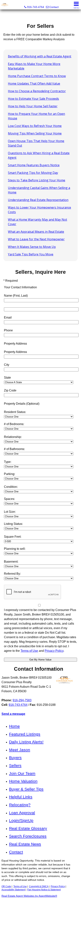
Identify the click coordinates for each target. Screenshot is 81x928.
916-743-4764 (18, 704)
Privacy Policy (58, 886)
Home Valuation (23, 781)
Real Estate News (25, 844)
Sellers (15, 765)
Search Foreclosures (28, 836)
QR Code (6, 886)
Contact (16, 852)
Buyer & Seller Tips (26, 789)
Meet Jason (19, 750)
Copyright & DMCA (38, 886)
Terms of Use (20, 886)
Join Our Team (22, 773)
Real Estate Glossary (28, 828)
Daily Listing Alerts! (26, 742)
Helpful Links (20, 797)
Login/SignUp (21, 820)
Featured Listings (24, 734)
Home (14, 726)
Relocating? (20, 805)
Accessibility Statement (13, 890)
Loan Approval (22, 812)
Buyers (15, 757)
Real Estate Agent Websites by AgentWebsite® (29, 896)
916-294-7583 (22, 700)
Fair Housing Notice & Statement (44, 890)
